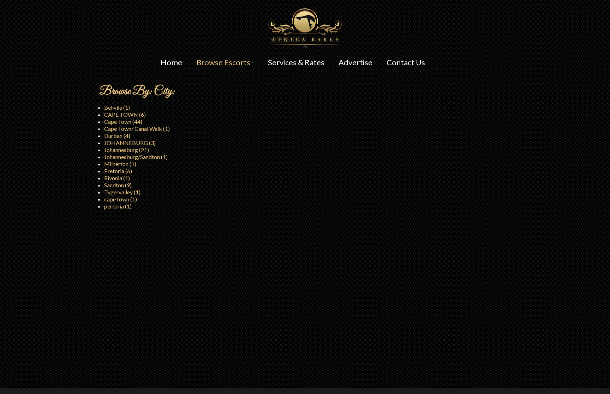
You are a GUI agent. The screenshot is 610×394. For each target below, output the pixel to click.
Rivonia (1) (117, 178)
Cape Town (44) (123, 121)
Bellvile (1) (117, 107)
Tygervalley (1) (122, 192)
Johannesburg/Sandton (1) (136, 156)
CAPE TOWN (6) (125, 114)
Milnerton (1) (120, 163)
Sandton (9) (118, 185)
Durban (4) (117, 135)
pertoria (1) (118, 206)
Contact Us (406, 62)
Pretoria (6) (118, 171)
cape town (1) (120, 199)
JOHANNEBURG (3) (130, 142)
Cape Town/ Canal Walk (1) (137, 128)
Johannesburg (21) (126, 149)
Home (171, 62)
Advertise (355, 62)
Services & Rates (296, 62)
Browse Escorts (223, 62)
